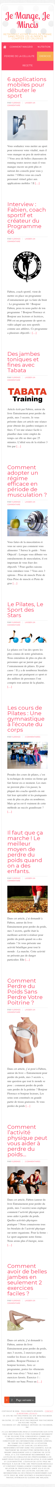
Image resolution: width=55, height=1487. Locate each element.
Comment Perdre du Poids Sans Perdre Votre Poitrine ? (25, 991)
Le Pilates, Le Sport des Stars (25, 610)
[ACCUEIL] (4, 47)
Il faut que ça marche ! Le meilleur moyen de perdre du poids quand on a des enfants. (25, 851)
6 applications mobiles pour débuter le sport (26, 87)
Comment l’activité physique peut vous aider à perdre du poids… (27, 1140)
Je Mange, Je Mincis (27, 20)
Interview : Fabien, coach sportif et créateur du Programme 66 (26, 218)
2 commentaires (32, 737)
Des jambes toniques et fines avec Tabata (23, 362)
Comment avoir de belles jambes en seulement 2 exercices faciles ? (27, 1280)
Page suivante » (25, 1400)
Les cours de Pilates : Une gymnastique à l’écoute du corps (25, 718)
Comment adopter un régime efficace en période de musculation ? (27, 481)
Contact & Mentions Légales (35, 1412)
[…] (37, 183)
